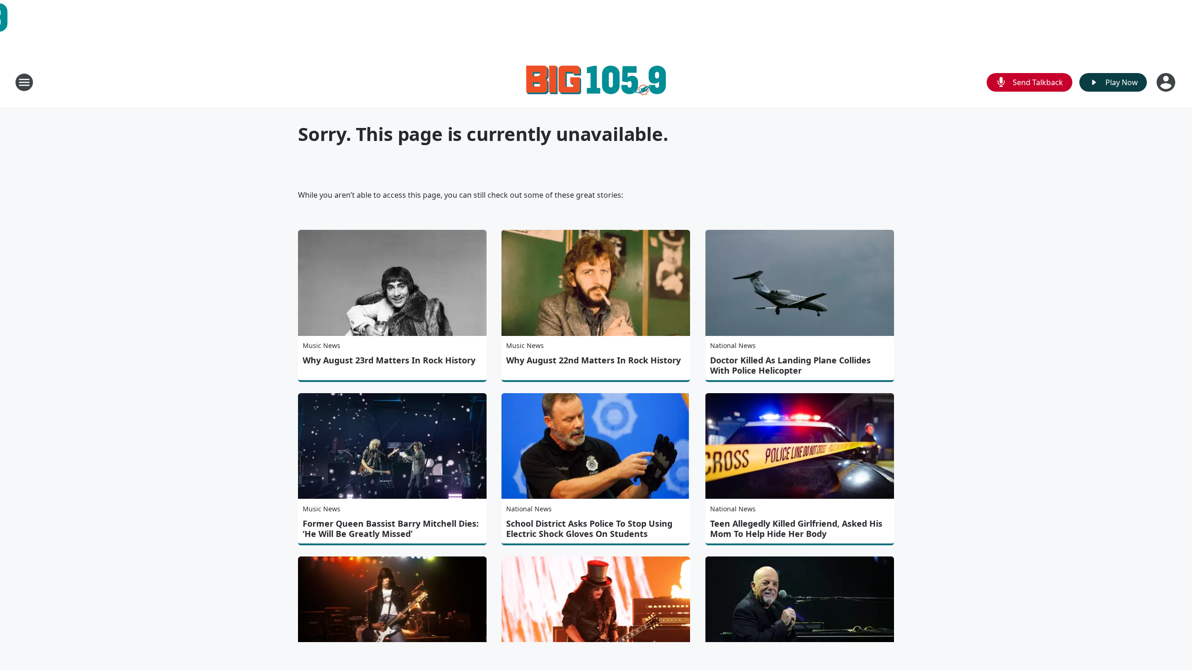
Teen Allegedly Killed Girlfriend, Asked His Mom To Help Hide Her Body (796, 528)
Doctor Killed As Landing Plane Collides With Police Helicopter (790, 365)
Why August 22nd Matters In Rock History (593, 360)
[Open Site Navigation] (24, 82)
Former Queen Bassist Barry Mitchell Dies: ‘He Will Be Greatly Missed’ (391, 528)
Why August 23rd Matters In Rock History (389, 360)
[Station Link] (596, 82)
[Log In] (1167, 82)
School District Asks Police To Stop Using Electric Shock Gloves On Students (589, 528)
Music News (321, 345)
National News (733, 345)
